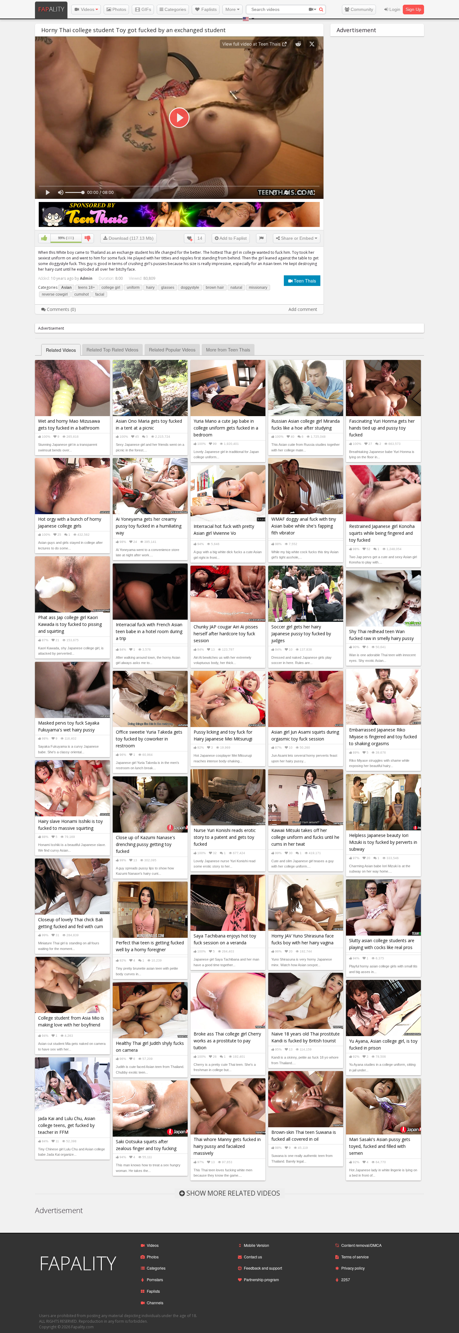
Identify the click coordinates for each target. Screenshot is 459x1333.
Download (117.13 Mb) (130, 238)
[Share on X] (312, 44)
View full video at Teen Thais (252, 44)
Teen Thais (304, 281)
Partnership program (261, 1279)
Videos (88, 9)
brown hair (215, 287)
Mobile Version (256, 1245)
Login (394, 9)
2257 (345, 1279)
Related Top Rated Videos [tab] (112, 350)
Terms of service (355, 1256)
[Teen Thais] (179, 214)
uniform (133, 287)
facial (99, 294)
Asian (66, 287)
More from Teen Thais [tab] (228, 350)
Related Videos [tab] (61, 350)
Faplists (208, 9)
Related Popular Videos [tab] (172, 350)
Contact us (253, 1256)
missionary (258, 287)
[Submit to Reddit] (298, 44)
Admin (86, 278)
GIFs (145, 9)
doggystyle (190, 287)
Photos (118, 9)
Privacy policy (353, 1268)
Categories (174, 9)
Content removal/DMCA (361, 1245)
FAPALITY (77, 1263)
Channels (155, 1302)
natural (236, 287)
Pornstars (155, 1279)
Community (361, 9)
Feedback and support (263, 1268)
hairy (150, 287)
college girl (110, 287)
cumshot (81, 294)
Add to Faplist (233, 238)
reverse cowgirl (55, 294)
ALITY (51, 9)
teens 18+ (86, 287)
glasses (167, 287)
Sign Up (413, 9)
